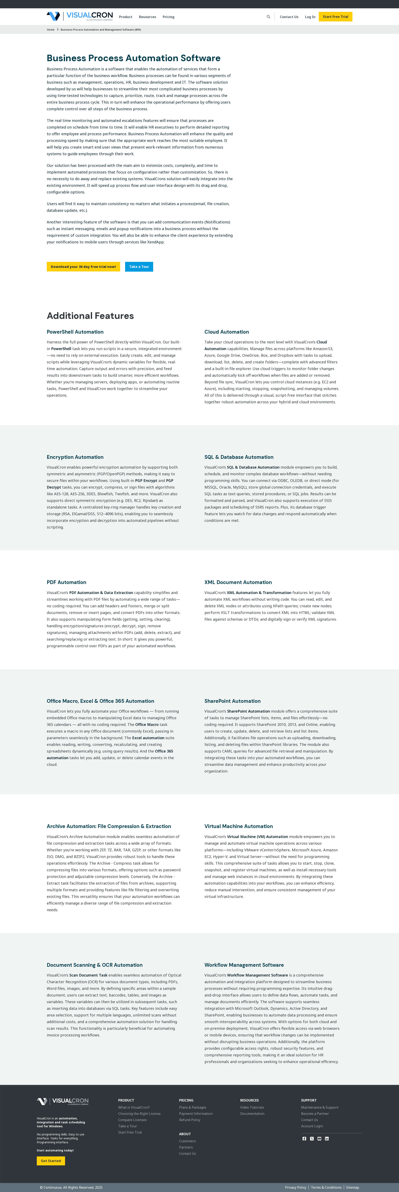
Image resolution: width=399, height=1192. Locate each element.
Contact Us (289, 17)
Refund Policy (189, 1120)
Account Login (312, 1126)
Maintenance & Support (319, 1107)
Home (50, 29)
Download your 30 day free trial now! (83, 266)
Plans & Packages (192, 1107)
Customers (187, 1141)
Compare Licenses (132, 1120)
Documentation (252, 1113)
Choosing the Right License (139, 1113)
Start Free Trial (335, 16)
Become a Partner (315, 1113)
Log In (310, 17)
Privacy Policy (295, 1187)
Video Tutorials (252, 1107)
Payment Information (196, 1113)
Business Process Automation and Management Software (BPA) (101, 29)
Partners (186, 1147)
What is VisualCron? (134, 1107)
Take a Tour (139, 266)
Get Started (51, 1161)
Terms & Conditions (326, 1187)
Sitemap (352, 1187)
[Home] (80, 16)
